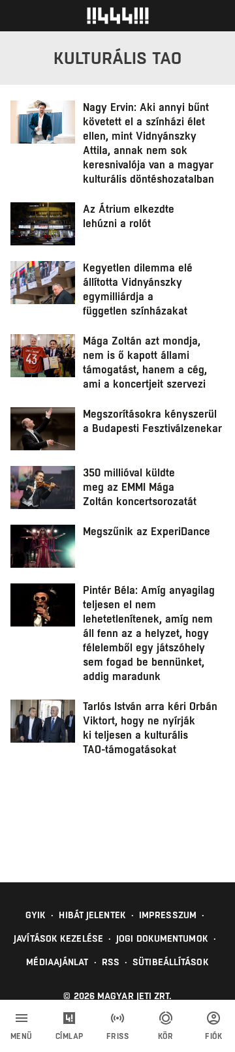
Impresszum (167, 915)
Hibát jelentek (92, 915)
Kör (166, 1036)
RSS (110, 962)
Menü (21, 1036)
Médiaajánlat (57, 962)
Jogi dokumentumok (162, 938)
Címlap (69, 1036)
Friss (117, 1036)
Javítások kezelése (58, 938)
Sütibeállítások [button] (171, 962)
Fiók (213, 1036)
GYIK (35, 915)
